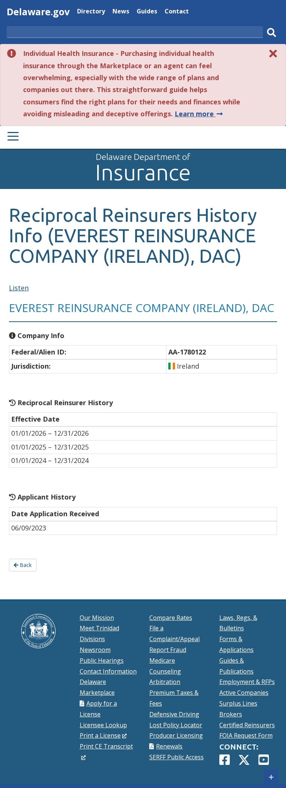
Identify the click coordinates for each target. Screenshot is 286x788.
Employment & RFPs (247, 682)
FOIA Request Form (246, 735)
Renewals (169, 746)
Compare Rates (170, 618)
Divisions (92, 639)
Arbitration (164, 682)
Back (25, 564)
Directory (91, 12)
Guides (147, 12)
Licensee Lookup (103, 725)
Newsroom (95, 650)
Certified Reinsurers (247, 725)
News (120, 12)
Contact (177, 12)
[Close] (273, 53)
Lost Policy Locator (175, 725)
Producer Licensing (176, 735)
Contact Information (108, 671)
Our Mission (97, 618)
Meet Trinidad (99, 628)
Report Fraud (167, 650)
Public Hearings (102, 660)
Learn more (199, 113)
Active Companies (243, 692)
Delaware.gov (38, 11)
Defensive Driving (174, 714)
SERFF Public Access (176, 757)
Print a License (103, 735)
